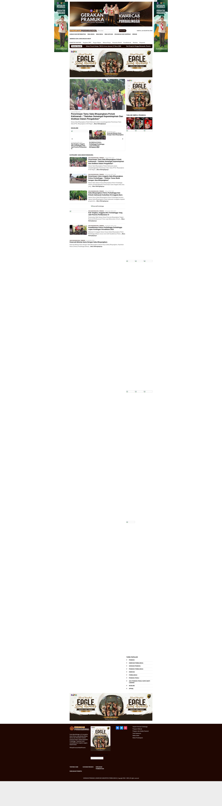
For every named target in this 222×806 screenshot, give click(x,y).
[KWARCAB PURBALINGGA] (111, 14)
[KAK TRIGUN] (61, 26)
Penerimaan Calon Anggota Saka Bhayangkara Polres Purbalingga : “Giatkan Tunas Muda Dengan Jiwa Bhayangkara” (105, 178)
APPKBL (131, 688)
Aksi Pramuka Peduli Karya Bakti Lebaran (139, 681)
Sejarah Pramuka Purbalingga (140, 726)
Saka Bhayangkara (93, 157)
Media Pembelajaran (138, 737)
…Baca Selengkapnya (99, 123)
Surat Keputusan (137, 733)
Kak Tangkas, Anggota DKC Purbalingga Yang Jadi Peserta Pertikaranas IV (78, 146)
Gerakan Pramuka (134, 666)
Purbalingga (133, 675)
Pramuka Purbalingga (136, 669)
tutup (66, 0)
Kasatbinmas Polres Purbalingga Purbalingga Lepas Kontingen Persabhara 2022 (96, 145)
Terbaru (101, 157)
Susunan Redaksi (88, 767)
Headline (132, 685)
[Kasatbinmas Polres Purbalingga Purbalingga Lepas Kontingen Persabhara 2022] (97, 135)
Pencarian (122, 30)
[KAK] (161, 26)
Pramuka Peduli (134, 678)
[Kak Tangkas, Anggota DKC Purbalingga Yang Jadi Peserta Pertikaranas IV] (79, 135)
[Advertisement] (52, 793)
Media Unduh (136, 735)
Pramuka (132, 660)
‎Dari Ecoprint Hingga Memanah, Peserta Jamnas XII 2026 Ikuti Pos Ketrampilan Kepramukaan (115, 46)
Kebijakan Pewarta (76, 771)
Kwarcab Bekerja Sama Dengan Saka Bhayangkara (115, 133)
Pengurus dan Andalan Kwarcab (141, 731)
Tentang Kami (74, 767)
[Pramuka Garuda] (111, 63)
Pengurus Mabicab (137, 729)
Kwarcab (132, 672)
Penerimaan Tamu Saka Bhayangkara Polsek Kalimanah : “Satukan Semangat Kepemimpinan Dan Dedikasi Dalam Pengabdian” (97, 116)
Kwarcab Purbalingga (136, 663)
